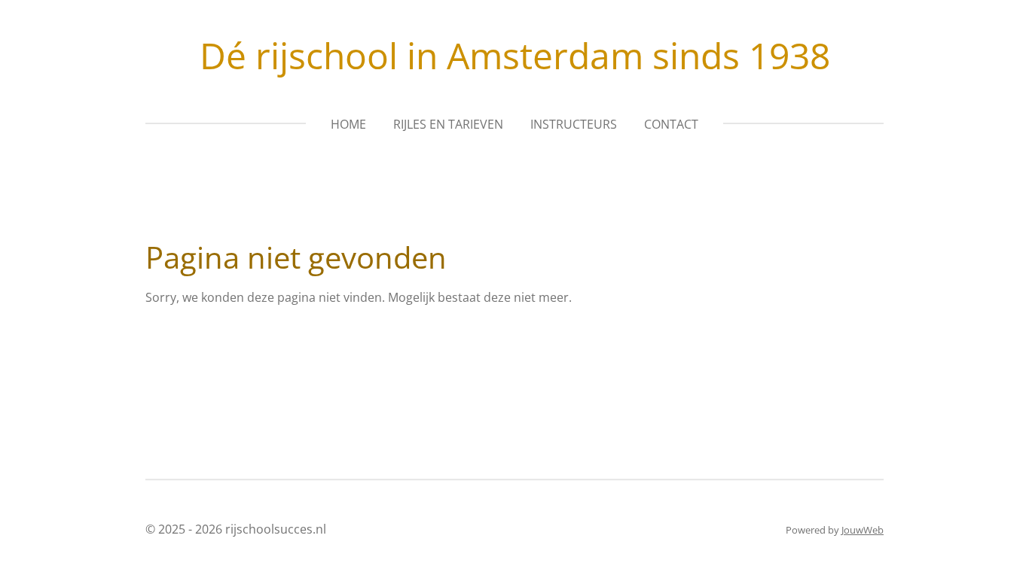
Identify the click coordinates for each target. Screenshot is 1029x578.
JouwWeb (862, 530)
